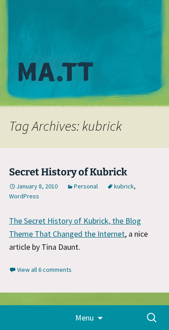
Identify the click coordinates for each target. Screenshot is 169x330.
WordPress (24, 196)
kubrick (124, 186)
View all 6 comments (44, 270)
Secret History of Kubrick (68, 172)
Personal (86, 186)
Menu (84, 317)
